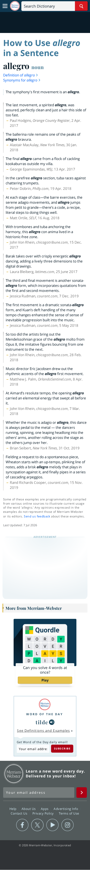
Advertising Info (66, 808)
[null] (51, 722)
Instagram (67, 825)
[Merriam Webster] (44, 704)
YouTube (52, 825)
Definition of (19, 75)
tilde (42, 722)
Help (13, 808)
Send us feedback (37, 516)
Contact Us (19, 813)
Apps (45, 808)
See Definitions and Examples (43, 730)
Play (45, 680)
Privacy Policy (43, 813)
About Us (29, 808)
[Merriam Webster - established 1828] (15, 6)
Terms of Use (69, 813)
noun (37, 67)
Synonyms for (20, 80)
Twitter (37, 825)
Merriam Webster (13, 773)
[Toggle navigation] (5, 6)
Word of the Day (44, 714)
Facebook (22, 825)
